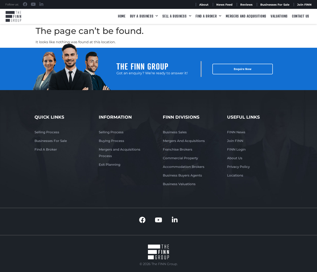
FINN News (236, 132)
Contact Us (300, 16)
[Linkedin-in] (41, 4)
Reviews (246, 4)
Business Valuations (179, 184)
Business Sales (175, 132)
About (204, 4)
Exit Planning (109, 164)
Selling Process (47, 132)
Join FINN (304, 4)
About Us (234, 158)
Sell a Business (174, 16)
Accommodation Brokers (183, 167)
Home (122, 16)
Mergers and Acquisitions (246, 16)
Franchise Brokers (177, 149)
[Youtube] (33, 4)
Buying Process (111, 141)
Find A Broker (206, 16)
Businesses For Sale (274, 4)
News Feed (224, 4)
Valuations (279, 16)
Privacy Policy (238, 167)
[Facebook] (25, 4)
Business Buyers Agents (182, 175)
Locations (235, 175)
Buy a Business (142, 16)
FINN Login (236, 149)
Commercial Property (180, 158)
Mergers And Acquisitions (184, 141)
